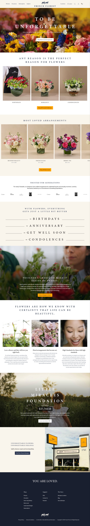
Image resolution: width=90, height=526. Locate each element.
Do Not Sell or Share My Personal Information (45, 519)
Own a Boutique (61, 500)
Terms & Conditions (30, 519)
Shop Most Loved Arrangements (45, 39)
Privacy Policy (21, 519)
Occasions (26, 498)
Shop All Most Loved (45, 170)
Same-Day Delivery (28, 500)
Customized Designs (28, 505)
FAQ (44, 495)
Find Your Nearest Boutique (22, 453)
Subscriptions (27, 508)
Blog (59, 498)
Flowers (25, 495)
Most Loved (26, 503)
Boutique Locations (62, 495)
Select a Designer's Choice (45, 295)
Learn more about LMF (45, 421)
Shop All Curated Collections (45, 108)
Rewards (45, 500)
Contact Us (45, 498)
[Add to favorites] (25, 126)
